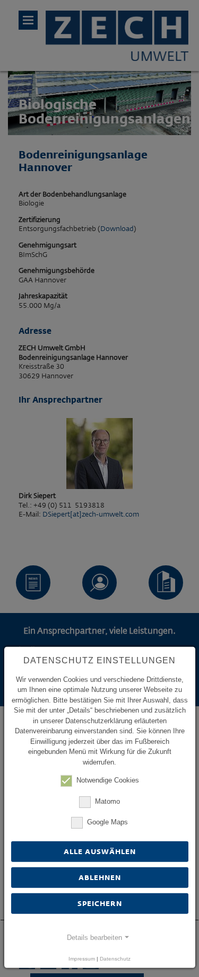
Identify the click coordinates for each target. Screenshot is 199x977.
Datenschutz (115, 959)
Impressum (81, 959)
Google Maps (107, 822)
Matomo (107, 801)
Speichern (99, 903)
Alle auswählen (100, 851)
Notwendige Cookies (107, 780)
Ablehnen (100, 877)
